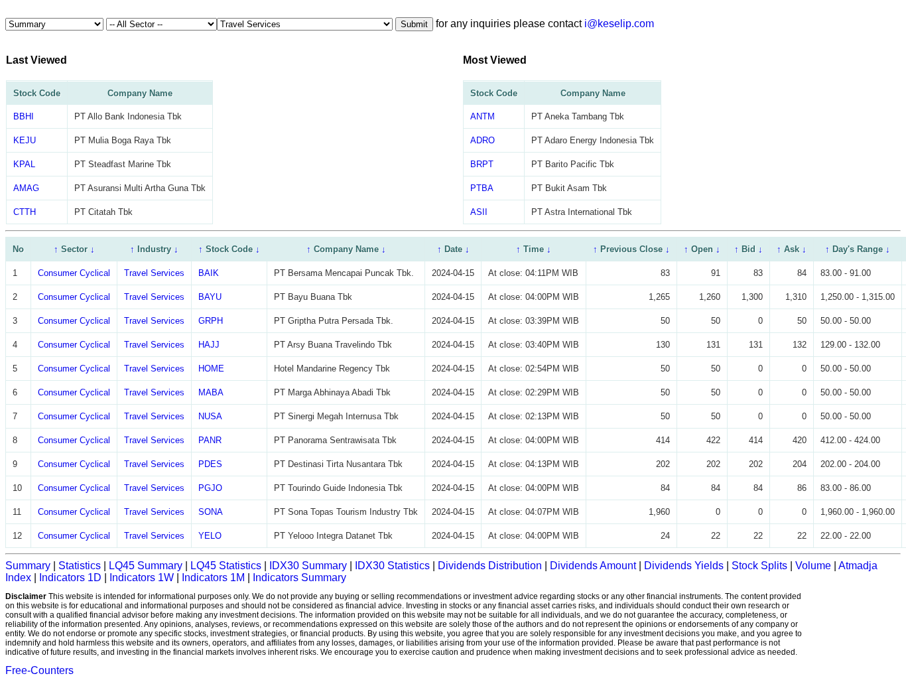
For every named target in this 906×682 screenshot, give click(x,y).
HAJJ (209, 345)
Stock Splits (759, 565)
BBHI (23, 116)
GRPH (210, 321)
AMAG (26, 188)
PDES (210, 464)
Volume (813, 565)
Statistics (79, 565)
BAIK (208, 273)
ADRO (482, 140)
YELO (210, 536)
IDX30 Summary (308, 565)
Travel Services (154, 273)
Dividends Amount (593, 565)
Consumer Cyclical (74, 273)
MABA (211, 392)
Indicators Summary (299, 577)
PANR (210, 440)
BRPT (481, 164)
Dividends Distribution (490, 565)
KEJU (24, 140)
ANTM (482, 116)
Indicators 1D (70, 577)
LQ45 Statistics (225, 565)
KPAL (24, 164)
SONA (210, 512)
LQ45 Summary (145, 565)
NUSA (210, 416)
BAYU (210, 297)
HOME (211, 369)
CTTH (24, 212)
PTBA (481, 188)
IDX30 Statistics (392, 565)
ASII (478, 212)
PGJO (210, 488)
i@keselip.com (619, 23)
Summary (27, 565)
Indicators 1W (141, 577)
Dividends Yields (684, 565)
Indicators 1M (213, 577)
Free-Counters (39, 670)
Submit (414, 24)
